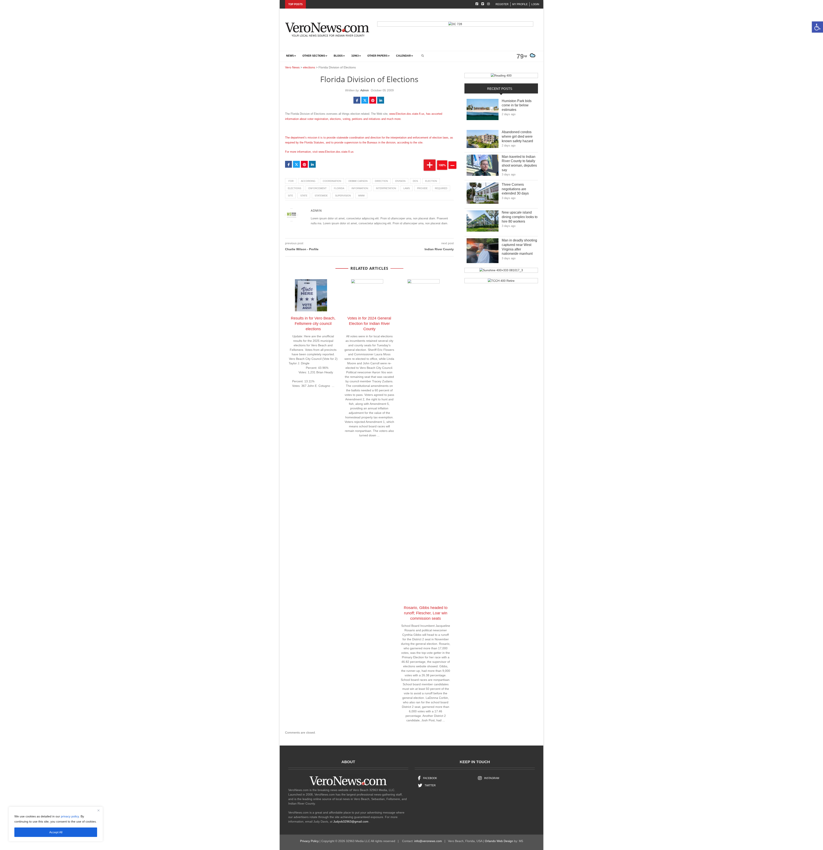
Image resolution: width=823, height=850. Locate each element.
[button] (817, 27)
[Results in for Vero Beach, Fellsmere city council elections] (313, 296)
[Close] (98, 810)
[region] (56, 824)
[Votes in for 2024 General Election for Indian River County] (369, 296)
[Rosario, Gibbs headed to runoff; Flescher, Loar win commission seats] (425, 441)
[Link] (483, 110)
